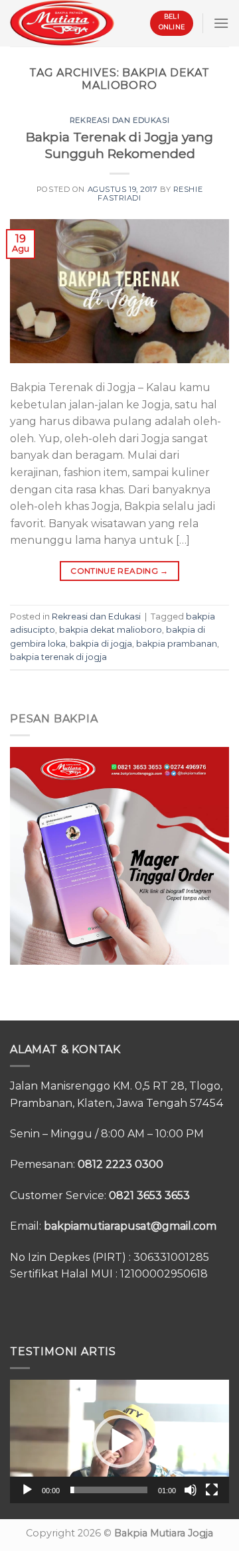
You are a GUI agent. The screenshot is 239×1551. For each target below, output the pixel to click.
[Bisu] (190, 1490)
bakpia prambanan (176, 644)
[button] (119, 1441)
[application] (119, 1441)
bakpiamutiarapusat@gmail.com (130, 1226)
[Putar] (27, 1490)
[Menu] (221, 23)
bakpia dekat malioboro (110, 630)
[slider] (108, 1490)
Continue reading (119, 571)
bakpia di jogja (101, 644)
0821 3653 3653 (149, 1195)
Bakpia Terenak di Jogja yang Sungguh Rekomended (119, 145)
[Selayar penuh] (211, 1490)
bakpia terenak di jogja (58, 657)
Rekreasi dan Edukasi (119, 120)
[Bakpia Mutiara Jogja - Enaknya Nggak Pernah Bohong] (62, 23)
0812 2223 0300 (120, 1164)
